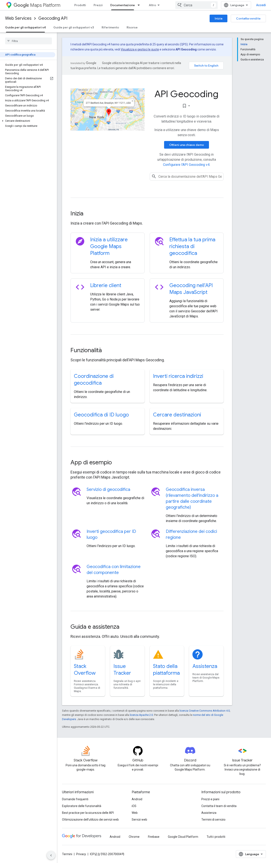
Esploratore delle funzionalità (81, 806)
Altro (152, 5)
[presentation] (147, 213)
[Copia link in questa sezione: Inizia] (89, 213)
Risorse (132, 27)
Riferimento (110, 27)
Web (135, 812)
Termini (67, 854)
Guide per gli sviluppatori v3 (73, 27)
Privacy (81, 854)
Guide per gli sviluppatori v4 (25, 27)
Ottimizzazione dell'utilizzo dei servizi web (90, 819)
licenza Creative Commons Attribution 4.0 (205, 710)
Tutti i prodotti (216, 836)
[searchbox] (28, 41)
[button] (27, 120)
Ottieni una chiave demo (186, 145)
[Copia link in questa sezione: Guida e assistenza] (125, 627)
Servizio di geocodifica (108, 489)
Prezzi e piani (210, 799)
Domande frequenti (75, 799)
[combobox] (196, 5)
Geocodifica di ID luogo (101, 415)
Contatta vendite (248, 18)
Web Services (18, 18)
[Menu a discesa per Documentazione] (140, 5)
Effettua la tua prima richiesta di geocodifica (192, 246)
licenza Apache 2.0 (141, 714)
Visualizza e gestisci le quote (140, 49)
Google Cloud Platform (183, 836)
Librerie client (105, 285)
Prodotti (80, 5)
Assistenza (204, 666)
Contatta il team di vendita (218, 806)
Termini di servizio (213, 819)
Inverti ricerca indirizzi (178, 376)
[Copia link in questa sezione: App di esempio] (117, 462)
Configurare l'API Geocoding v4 (186, 165)
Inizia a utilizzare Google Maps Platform (109, 246)
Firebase (153, 836)
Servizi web (139, 819)
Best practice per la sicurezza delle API (88, 812)
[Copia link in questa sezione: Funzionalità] (107, 350)
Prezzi (98, 5)
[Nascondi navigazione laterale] (51, 855)
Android (137, 799)
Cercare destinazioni (177, 415)
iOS (134, 806)
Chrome (134, 836)
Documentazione (122, 5)
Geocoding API (52, 18)
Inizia (218, 18)
